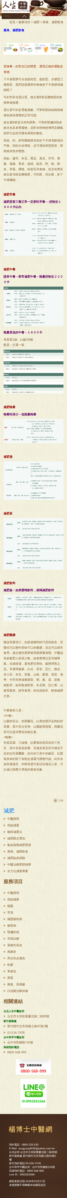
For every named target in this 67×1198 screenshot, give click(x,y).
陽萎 (10, 906)
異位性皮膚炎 (16, 958)
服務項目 (24, 22)
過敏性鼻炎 (14, 945)
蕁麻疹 (11, 951)
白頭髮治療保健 (17, 990)
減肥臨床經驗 (16, 858)
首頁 (12, 22)
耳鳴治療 (13, 938)
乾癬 (10, 964)
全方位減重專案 (17, 871)
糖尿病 (11, 925)
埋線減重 (13, 825)
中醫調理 (13, 818)
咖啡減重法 (14, 831)
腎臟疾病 (13, 932)
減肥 (36, 22)
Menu (7, 16)
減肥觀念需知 (16, 838)
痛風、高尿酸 (16, 984)
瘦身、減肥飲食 (17, 851)
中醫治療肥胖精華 (19, 864)
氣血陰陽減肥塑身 (19, 845)
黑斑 (10, 977)
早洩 (10, 912)
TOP (60, 800)
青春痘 (11, 971)
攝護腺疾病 (14, 919)
